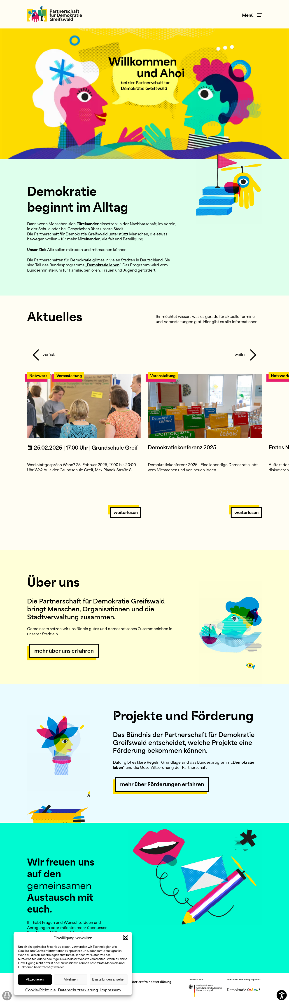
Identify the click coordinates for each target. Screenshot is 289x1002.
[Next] (246, 352)
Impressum (110, 990)
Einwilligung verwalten (7, 995)
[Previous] (42, 352)
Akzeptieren (35, 979)
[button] (125, 937)
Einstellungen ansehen (108, 979)
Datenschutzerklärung (78, 990)
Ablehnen (70, 979)
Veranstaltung (69, 375)
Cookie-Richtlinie (40, 990)
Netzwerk (38, 375)
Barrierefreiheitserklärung (151, 981)
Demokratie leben (103, 265)
